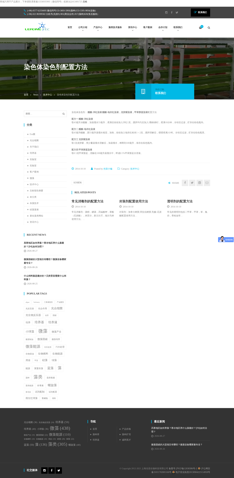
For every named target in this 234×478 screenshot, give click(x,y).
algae (27, 302)
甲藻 (36, 360)
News (35, 95)
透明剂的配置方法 (180, 201)
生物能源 (57, 353)
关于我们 (34, 147)
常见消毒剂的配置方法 (87, 201)
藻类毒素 (51, 378)
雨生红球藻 (32, 398)
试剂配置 (53, 392)
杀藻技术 (34, 203)
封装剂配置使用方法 (133, 201)
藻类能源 (29, 385)
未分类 (33, 197)
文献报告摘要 (36, 190)
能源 (28, 368)
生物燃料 (43, 353)
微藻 (32, 178)
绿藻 (54, 360)
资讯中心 (34, 222)
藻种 (27, 378)
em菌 (32, 134)
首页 (26, 95)
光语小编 (107, 169)
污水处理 (60, 347)
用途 (28, 360)
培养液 (52, 322)
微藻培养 (56, 339)
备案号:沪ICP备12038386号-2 (183, 468)
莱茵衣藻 (38, 368)
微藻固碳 (42, 339)
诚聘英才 (126, 440)
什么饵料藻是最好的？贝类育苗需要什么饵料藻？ (45, 278)
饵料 (54, 398)
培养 (28, 322)
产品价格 (126, 429)
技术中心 (47, 95)
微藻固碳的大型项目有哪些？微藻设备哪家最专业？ (45, 261)
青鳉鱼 (45, 398)
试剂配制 (77, 182)
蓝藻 (50, 368)
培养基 (33, 153)
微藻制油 (29, 339)
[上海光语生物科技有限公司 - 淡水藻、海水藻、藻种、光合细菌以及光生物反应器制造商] (37, 26)
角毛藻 (28, 392)
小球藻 (30, 331)
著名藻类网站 (36, 216)
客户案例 (34, 172)
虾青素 (40, 385)
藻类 (38, 376)
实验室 (33, 159)
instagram (165, 12)
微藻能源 (33, 346)
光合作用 (42, 308)
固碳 (55, 315)
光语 (47, 315)
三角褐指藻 (48, 302)
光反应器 (30, 308)
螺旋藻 (52, 385)
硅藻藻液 (34, 209)
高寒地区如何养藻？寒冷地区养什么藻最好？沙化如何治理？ (44, 245)
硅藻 (45, 360)
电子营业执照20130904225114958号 (192, 472)
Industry (37, 302)
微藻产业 (56, 331)
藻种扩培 (126, 434)
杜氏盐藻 (47, 347)
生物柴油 (30, 354)
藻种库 (96, 434)
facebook (170, 12)
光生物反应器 (33, 315)
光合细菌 (34, 140)
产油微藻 (60, 302)
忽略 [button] (85, 1)
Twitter (175, 12)
